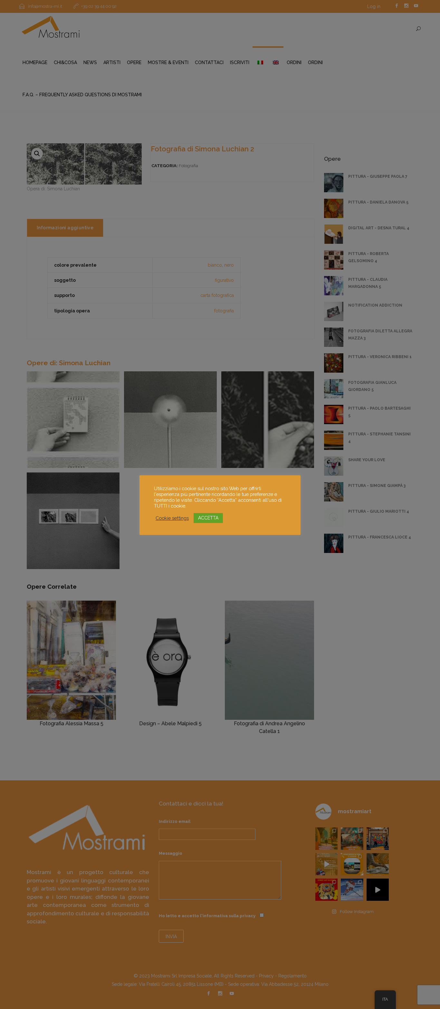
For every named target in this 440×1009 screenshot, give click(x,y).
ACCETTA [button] (208, 517)
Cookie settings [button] (172, 518)
